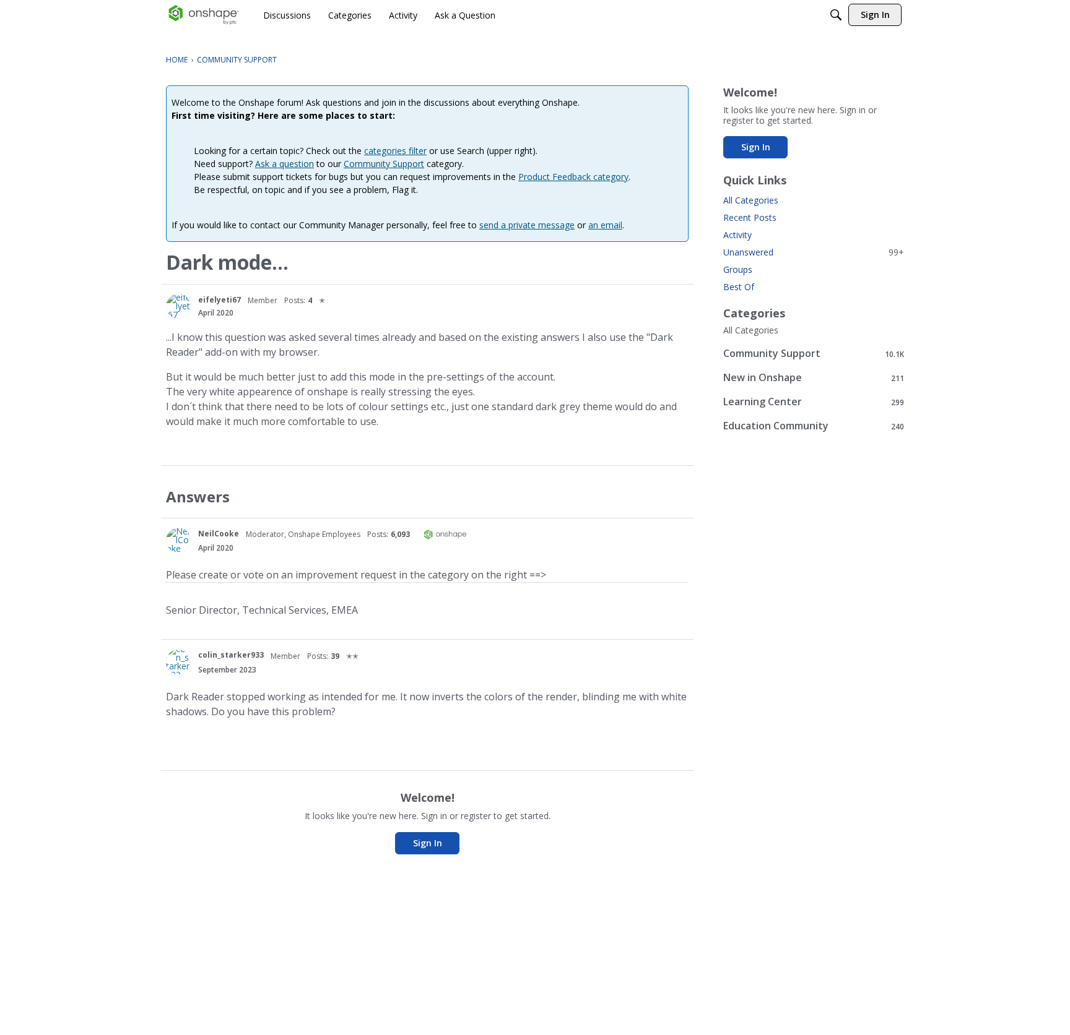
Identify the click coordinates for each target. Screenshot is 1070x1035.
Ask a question (284, 164)
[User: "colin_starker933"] (178, 662)
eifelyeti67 (219, 299)
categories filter (395, 151)
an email (605, 225)
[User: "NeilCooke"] (178, 540)
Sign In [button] (427, 843)
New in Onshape (813, 377)
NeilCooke (218, 533)
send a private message (527, 225)
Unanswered (813, 252)
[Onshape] (204, 15)
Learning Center (813, 401)
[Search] (836, 15)
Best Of (738, 287)
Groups (737, 269)
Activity (737, 235)
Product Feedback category (573, 177)
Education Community (813, 425)
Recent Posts (749, 217)
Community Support (384, 164)
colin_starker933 (231, 655)
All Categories (750, 200)
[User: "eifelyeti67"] (178, 306)
